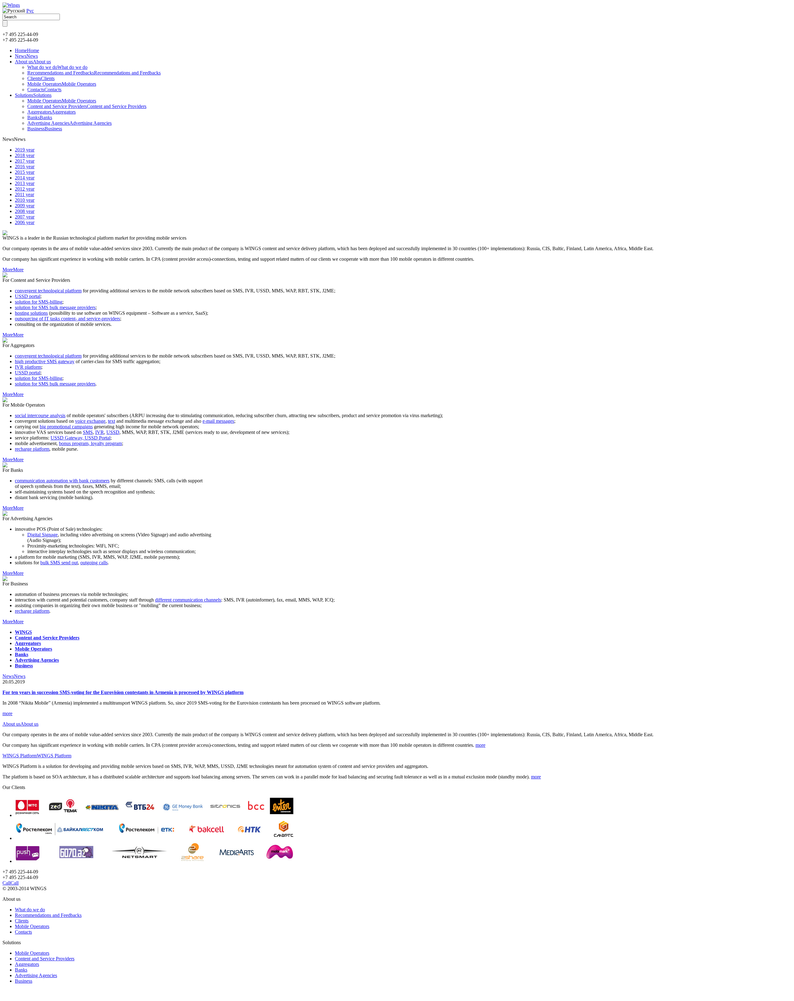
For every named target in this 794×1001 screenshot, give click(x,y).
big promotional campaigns (66, 426)
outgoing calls (94, 562)
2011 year (24, 194)
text (111, 421)
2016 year (24, 166)
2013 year (24, 183)
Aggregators (51, 112)
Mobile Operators (61, 84)
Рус (30, 10)
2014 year (24, 177)
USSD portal (27, 296)
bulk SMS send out (59, 562)
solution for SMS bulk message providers (55, 307)
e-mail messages (218, 421)
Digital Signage (42, 534)
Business (44, 128)
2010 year (24, 200)
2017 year (24, 161)
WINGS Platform (36, 755)
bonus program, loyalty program (90, 443)
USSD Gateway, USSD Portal (80, 437)
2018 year (24, 155)
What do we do (57, 67)
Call (10, 883)
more (7, 713)
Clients (41, 78)
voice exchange (90, 421)
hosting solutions (31, 313)
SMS (88, 432)
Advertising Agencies (69, 123)
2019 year (24, 149)
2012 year (24, 189)
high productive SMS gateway (44, 361)
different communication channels (188, 599)
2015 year (24, 172)
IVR (99, 432)
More (13, 269)
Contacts (44, 89)
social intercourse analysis (40, 415)
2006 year (24, 222)
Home (27, 50)
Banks (39, 117)
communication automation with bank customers (62, 480)
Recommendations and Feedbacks (94, 72)
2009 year (24, 205)
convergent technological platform (48, 290)
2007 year (24, 216)
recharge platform (32, 449)
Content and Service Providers (86, 106)
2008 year (24, 211)
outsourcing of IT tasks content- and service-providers (67, 318)
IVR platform (28, 367)
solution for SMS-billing (38, 301)
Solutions (33, 95)
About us (33, 61)
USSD (112, 432)
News (26, 56)
